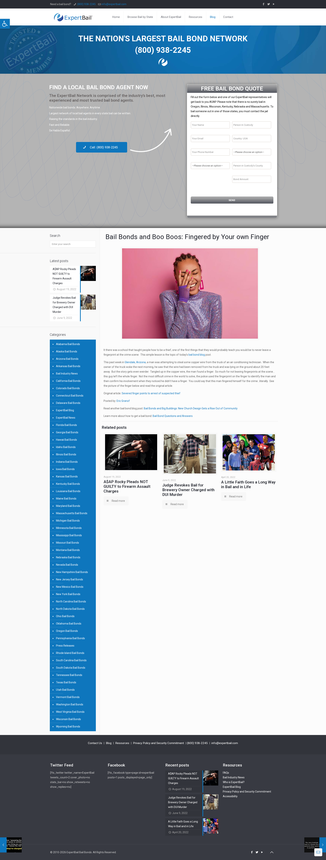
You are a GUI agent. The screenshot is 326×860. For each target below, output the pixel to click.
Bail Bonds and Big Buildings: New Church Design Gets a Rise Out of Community (191, 408)
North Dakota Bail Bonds (70, 608)
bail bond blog (196, 354)
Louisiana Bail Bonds (68, 491)
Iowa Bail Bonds (65, 469)
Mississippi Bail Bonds (69, 535)
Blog (108, 743)
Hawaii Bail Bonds (66, 439)
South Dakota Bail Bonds (70, 667)
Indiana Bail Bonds (67, 461)
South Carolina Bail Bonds (71, 660)
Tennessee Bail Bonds (69, 675)
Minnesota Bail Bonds (69, 527)
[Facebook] (264, 4)
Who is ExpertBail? (233, 782)
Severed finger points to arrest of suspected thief (151, 393)
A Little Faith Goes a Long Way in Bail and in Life (248, 484)
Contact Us (95, 743)
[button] (5, 24)
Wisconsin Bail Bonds (68, 719)
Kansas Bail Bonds (67, 476)
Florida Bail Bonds (66, 425)
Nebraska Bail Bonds (68, 557)
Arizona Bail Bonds (67, 358)
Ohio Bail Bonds (65, 616)
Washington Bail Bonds (69, 704)
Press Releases (65, 645)
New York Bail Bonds (68, 594)
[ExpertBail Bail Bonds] (73, 16)
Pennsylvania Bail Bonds (70, 638)
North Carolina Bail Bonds (71, 601)
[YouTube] (274, 4)
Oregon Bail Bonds (67, 630)
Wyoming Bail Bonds (68, 726)
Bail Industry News (67, 373)
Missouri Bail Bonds (67, 542)
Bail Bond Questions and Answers (172, 415)
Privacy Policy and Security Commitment (158, 743)
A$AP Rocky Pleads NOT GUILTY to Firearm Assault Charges (127, 486)
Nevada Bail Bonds (67, 564)
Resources (122, 743)
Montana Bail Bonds (68, 550)
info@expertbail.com (113, 4)
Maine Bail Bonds (66, 498)
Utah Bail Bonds (65, 689)
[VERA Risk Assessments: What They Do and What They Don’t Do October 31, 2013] (11, 844)
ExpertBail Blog (65, 410)
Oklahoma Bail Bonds (68, 623)
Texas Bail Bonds (66, 682)
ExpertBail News (65, 417)
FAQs (226, 772)
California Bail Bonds (68, 380)
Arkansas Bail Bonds (68, 366)
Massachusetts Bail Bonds (71, 513)
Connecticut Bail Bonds (69, 395)
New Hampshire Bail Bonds (72, 572)
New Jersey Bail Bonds (69, 579)
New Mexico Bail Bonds (69, 586)
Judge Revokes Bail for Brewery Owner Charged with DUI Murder (188, 490)
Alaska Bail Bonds (66, 351)
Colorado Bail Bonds (68, 388)
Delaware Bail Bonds (68, 402)
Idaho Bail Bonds (66, 447)
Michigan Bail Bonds (68, 520)
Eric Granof (123, 400)
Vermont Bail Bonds (68, 697)
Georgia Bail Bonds (67, 432)
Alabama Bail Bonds (68, 344)
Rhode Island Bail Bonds (70, 652)
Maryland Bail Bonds (68, 505)
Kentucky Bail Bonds (68, 483)
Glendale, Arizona (135, 362)
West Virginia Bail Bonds (70, 711)
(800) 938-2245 (86, 4)
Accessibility (230, 796)
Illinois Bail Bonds (66, 454)
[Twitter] (269, 4)
